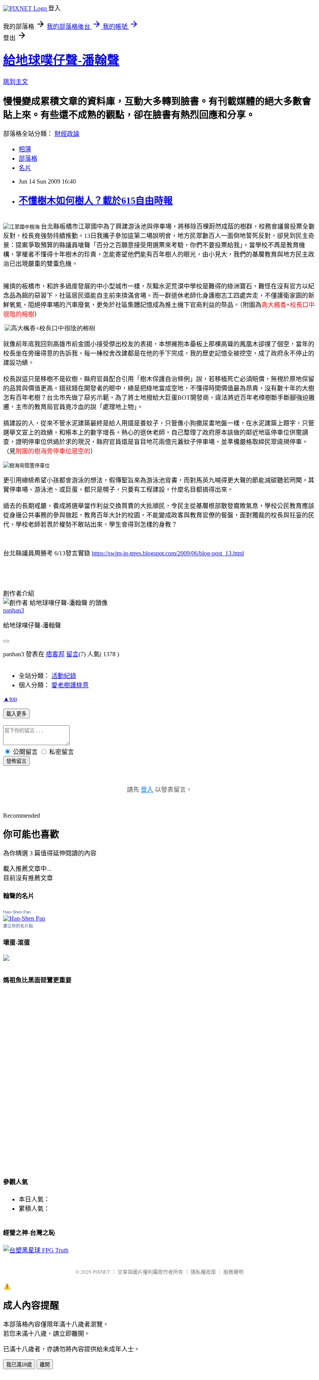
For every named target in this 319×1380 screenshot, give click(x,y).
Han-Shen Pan (17, 912)
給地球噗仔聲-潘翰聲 (61, 60)
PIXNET (101, 1272)
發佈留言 (16, 761)
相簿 (25, 149)
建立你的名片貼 (18, 926)
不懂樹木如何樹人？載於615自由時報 (96, 201)
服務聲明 (233, 1272)
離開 (45, 1365)
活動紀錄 (63, 676)
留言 (72, 654)
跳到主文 (15, 81)
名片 (25, 168)
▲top (10, 698)
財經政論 (66, 133)
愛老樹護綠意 (70, 685)
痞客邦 (55, 654)
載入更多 (16, 714)
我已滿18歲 (19, 1365)
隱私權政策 (203, 1272)
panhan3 (13, 610)
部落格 (28, 158)
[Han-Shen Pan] (24, 918)
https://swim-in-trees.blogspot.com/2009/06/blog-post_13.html (168, 553)
